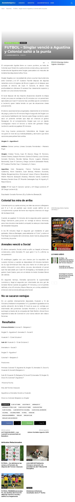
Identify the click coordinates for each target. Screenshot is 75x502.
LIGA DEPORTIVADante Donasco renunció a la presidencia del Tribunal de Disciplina (36, 465)
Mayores (23, 43)
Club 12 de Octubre (24, 407)
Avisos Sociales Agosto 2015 (38, 432)
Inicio (3, 8)
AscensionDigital (13, 55)
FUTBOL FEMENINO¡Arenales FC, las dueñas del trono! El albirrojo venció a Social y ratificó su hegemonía (12, 493)
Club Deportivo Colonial (21, 410)
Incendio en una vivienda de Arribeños (66, 267)
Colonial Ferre (15, 412)
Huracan (31, 412)
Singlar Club (28, 415)
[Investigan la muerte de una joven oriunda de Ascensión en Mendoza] (54, 276)
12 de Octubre (15, 404)
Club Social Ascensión (39, 410)
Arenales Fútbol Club (9, 407)
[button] (72, 3)
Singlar (19, 415)
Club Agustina (37, 407)
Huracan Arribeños (8, 415)
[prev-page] (52, 283)
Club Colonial (6, 410)
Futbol (16, 43)
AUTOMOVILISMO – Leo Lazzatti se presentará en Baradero (11, 434)
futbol (24, 412)
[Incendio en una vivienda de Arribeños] (54, 269)
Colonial (5, 412)
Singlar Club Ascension (9, 418)
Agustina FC (26, 404)
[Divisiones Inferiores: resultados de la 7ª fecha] (37, 481)
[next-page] (55, 283)
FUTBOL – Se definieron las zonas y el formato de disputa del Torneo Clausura (11, 465)
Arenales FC (36, 404)
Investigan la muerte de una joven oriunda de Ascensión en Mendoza (66, 276)
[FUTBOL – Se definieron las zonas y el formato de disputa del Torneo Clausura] (12, 453)
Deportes (9, 8)
